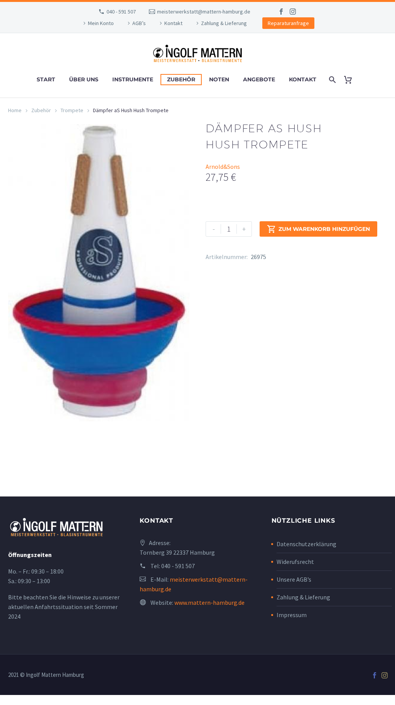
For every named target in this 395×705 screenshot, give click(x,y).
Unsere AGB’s (294, 579)
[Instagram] (293, 11)
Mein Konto (101, 23)
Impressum (292, 615)
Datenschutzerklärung (306, 544)
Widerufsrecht (295, 561)
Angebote (259, 79)
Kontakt (173, 23)
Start (46, 79)
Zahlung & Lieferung (224, 23)
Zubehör (181, 79)
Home (15, 110)
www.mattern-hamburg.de (209, 602)
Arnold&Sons (223, 166)
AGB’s (139, 23)
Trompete (72, 110)
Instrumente (132, 79)
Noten (219, 79)
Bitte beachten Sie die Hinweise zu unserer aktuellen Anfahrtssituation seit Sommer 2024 (64, 606)
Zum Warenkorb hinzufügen (318, 229)
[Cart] (351, 79)
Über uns (83, 79)
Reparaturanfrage (288, 23)
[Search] (331, 79)
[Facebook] (281, 11)
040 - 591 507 (121, 11)
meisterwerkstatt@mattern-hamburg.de (203, 11)
